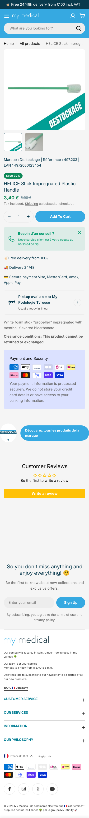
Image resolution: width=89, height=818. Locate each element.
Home (9, 43)
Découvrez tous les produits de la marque (52, 432)
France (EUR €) (19, 756)
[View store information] (77, 302)
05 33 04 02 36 (28, 244)
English (42, 756)
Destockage (30, 159)
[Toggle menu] (6, 16)
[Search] (78, 28)
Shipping (31, 204)
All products (30, 43)
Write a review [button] (45, 493)
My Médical (21, 806)
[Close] (79, 232)
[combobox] (44, 28)
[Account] (73, 16)
